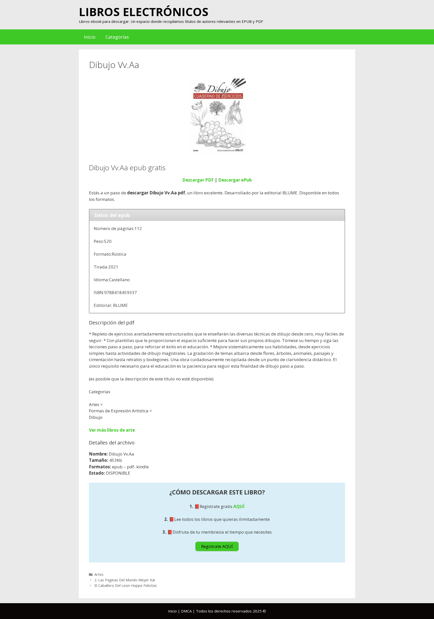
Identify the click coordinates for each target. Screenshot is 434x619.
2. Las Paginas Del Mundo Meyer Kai (124, 580)
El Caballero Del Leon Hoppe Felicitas (125, 585)
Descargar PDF (198, 180)
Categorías (117, 37)
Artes (98, 574)
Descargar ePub (235, 180)
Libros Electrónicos (143, 11)
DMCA (186, 610)
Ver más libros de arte (112, 430)
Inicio (89, 37)
